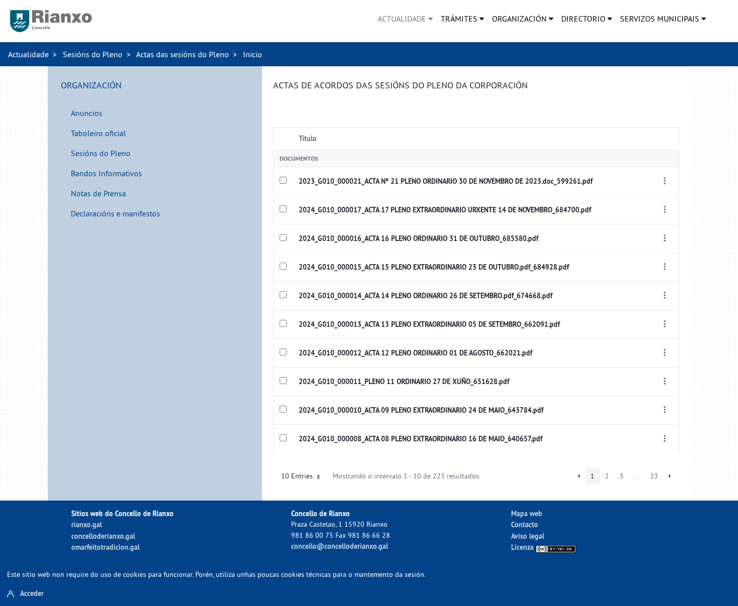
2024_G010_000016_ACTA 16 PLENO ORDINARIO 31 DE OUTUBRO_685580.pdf (418, 238)
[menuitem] (405, 19)
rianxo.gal (86, 524)
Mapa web (526, 513)
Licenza (523, 547)
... (637, 475)
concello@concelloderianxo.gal (339, 546)
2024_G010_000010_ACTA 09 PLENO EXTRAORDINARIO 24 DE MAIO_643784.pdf (421, 410)
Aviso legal (527, 536)
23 (654, 475)
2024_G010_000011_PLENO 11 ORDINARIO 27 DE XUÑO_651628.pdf (404, 381)
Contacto (524, 524)
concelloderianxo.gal (103, 536)
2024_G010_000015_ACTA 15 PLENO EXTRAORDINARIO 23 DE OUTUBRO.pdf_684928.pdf (434, 267)
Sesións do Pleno (92, 54)
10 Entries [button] (298, 475)
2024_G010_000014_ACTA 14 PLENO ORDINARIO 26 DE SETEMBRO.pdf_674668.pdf (425, 295)
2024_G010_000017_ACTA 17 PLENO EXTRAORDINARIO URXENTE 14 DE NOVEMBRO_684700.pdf (445, 209)
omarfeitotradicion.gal (105, 547)
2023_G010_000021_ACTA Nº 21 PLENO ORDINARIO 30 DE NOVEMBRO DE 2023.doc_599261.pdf (445, 181)
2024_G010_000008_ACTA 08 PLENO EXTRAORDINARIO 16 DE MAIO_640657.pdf (420, 438)
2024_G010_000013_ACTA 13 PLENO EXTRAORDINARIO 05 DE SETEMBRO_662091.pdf (429, 324)
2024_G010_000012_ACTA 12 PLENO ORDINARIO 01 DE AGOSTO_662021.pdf (415, 352)
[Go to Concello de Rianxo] (51, 21)
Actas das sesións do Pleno (182, 54)
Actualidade (28, 54)
